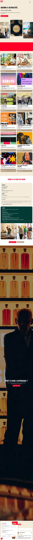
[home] (1, 1)
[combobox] (30, 2)
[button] (31, 2)
